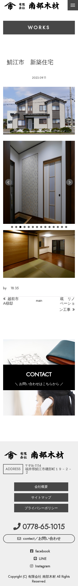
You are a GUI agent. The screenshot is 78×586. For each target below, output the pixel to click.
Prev (8, 182)
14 (66, 227)
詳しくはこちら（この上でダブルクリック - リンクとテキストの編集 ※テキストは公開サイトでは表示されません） (39, 377)
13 (62, 227)
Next (69, 182)
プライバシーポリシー (41, 508)
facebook (42, 551)
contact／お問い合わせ (42, 538)
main (39, 300)
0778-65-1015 (44, 526)
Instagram (42, 566)
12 (58, 227)
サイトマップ (41, 497)
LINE (43, 558)
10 (49, 227)
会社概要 (41, 486)
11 (54, 227)
